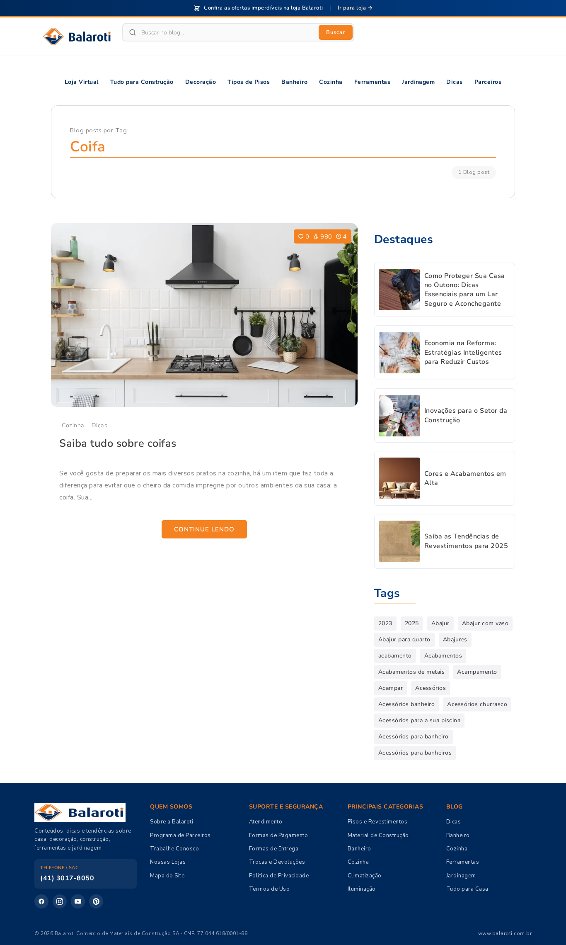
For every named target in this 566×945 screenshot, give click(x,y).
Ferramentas (462, 862)
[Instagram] (60, 901)
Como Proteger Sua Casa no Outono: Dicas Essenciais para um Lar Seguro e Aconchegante (464, 289)
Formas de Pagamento (278, 835)
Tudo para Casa (467, 889)
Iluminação (362, 889)
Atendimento (266, 822)
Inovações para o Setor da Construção (466, 415)
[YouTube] (78, 901)
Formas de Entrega (274, 848)
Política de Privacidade (279, 875)
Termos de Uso (269, 889)
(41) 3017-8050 (67, 878)
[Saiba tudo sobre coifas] (204, 315)
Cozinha (73, 425)
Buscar (335, 32)
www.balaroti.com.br (505, 933)
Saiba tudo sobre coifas (118, 443)
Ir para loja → (355, 8)
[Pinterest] (96, 901)
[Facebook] (41, 901)
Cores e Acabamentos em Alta (465, 478)
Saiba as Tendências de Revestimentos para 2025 (466, 541)
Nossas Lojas (168, 862)
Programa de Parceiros (180, 835)
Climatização (365, 875)
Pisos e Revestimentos (378, 822)
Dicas (100, 425)
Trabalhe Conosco (174, 848)
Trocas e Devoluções (277, 862)
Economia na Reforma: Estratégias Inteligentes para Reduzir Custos (463, 352)
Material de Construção (378, 835)
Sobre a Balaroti (171, 822)
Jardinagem (461, 875)
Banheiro (359, 848)
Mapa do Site (167, 875)
